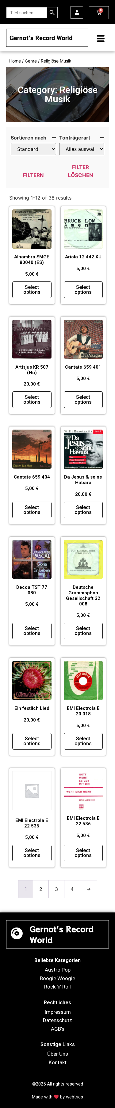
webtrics (74, 1097)
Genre (31, 60)
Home (15, 60)
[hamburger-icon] (98, 39)
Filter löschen (80, 171)
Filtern (33, 175)
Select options (31, 289)
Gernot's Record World (41, 38)
